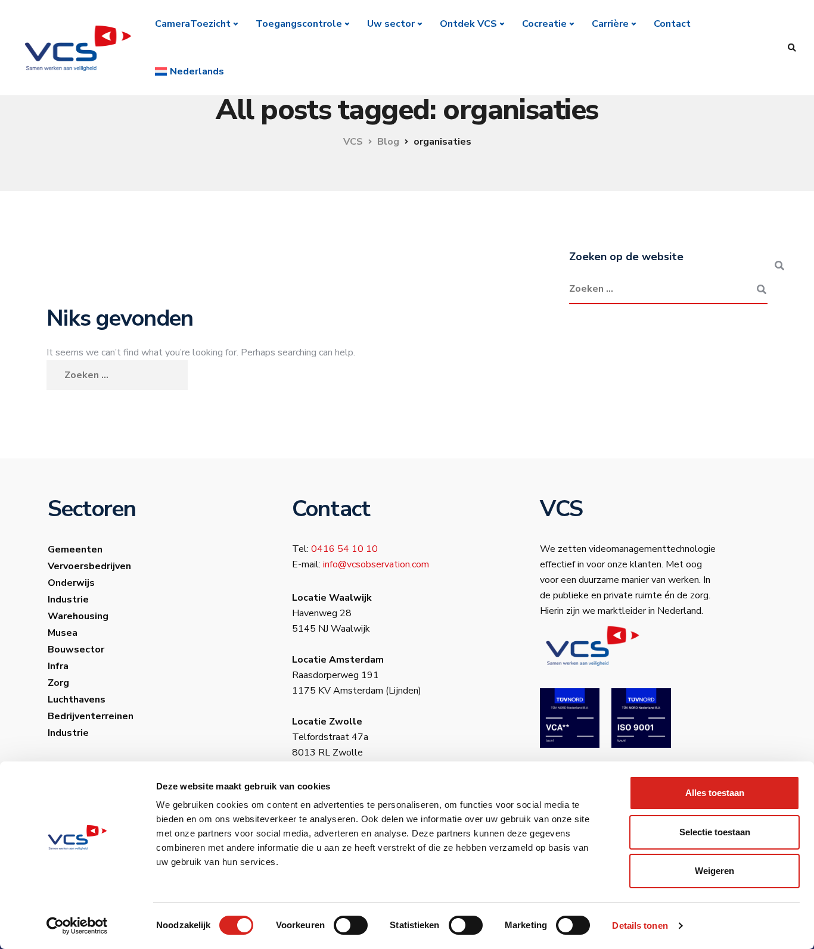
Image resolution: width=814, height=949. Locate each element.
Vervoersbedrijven (89, 566)
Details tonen (639, 925)
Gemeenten (75, 549)
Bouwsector (76, 649)
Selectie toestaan (714, 832)
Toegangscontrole (299, 23)
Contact (672, 23)
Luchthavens (76, 699)
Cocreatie (544, 23)
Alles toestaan (714, 793)
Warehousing (78, 616)
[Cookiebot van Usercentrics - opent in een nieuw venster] (77, 926)
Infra (58, 666)
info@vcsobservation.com (376, 564)
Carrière (610, 23)
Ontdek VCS (468, 23)
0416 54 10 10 (344, 548)
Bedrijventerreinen (90, 716)
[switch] (351, 925)
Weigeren (714, 871)
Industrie (68, 599)
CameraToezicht (193, 23)
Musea (62, 632)
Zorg (58, 682)
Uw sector (391, 23)
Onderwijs (71, 582)
